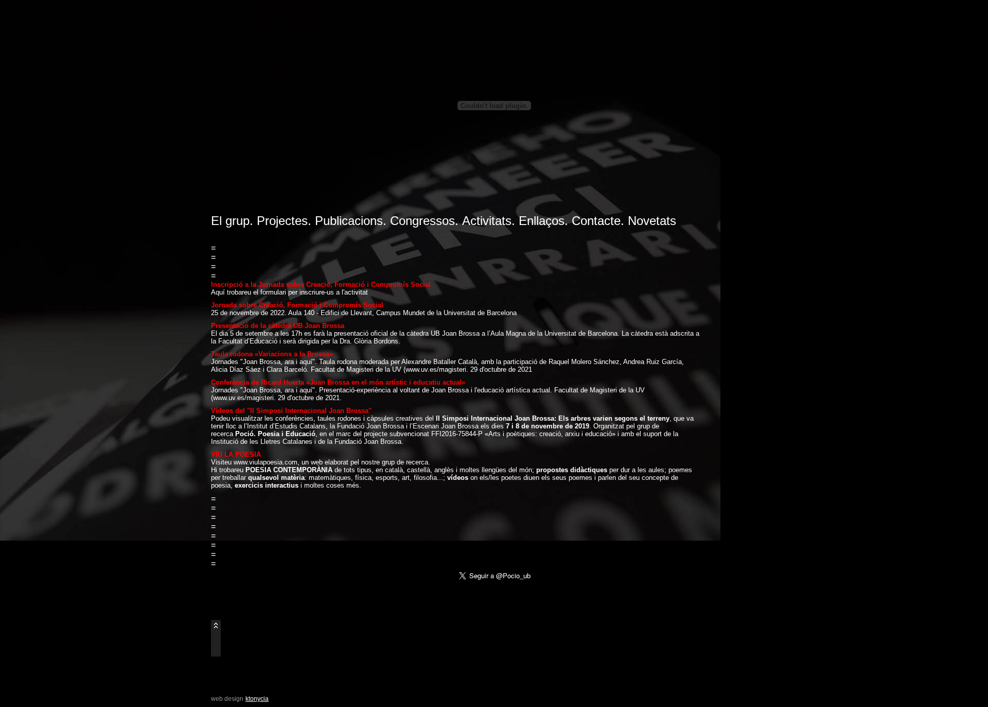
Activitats (486, 221)
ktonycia (257, 698)
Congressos (422, 221)
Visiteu (222, 462)
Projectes (282, 221)
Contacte (596, 221)
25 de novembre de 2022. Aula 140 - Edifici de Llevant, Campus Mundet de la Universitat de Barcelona (364, 313)
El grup (230, 221)
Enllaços (541, 221)
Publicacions (349, 221)
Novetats (652, 221)
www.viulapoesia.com (265, 462)
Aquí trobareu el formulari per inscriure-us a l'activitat (289, 292)
